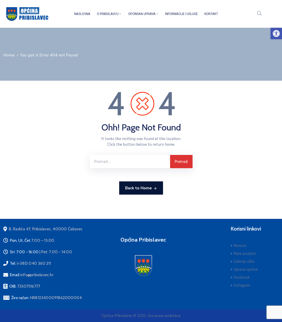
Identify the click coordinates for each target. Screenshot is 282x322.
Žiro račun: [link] (46, 297)
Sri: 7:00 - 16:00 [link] (41, 251)
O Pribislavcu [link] (108, 14)
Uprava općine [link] (246, 269)
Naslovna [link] (82, 14)
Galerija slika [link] (244, 261)
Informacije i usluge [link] (181, 14)
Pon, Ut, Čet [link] (32, 240)
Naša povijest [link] (245, 253)
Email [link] (32, 274)
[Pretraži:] (130, 161)
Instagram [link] (242, 285)
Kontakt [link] (211, 14)
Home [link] (9, 55)
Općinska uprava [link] (142, 14)
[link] (276, 33)
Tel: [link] (30, 263)
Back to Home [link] (138, 188)
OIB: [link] (24, 286)
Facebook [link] (242, 277)
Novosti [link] (240, 245)
